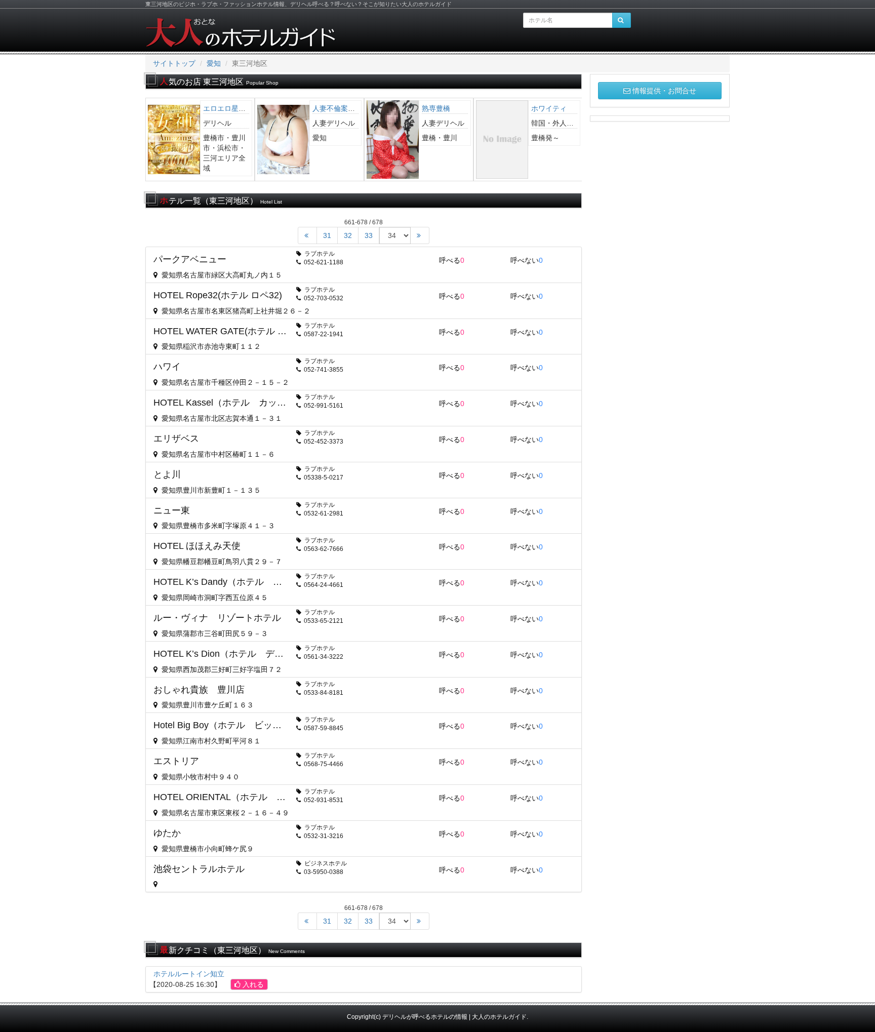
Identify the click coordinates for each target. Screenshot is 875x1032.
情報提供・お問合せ (664, 91)
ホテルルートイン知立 (188, 974)
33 (369, 235)
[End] (419, 235)
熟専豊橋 (419, 108)
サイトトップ (174, 63)
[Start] (307, 235)
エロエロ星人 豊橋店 (221, 108)
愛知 (214, 63)
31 (327, 235)
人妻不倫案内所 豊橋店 (335, 108)
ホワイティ (532, 108)
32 (348, 235)
